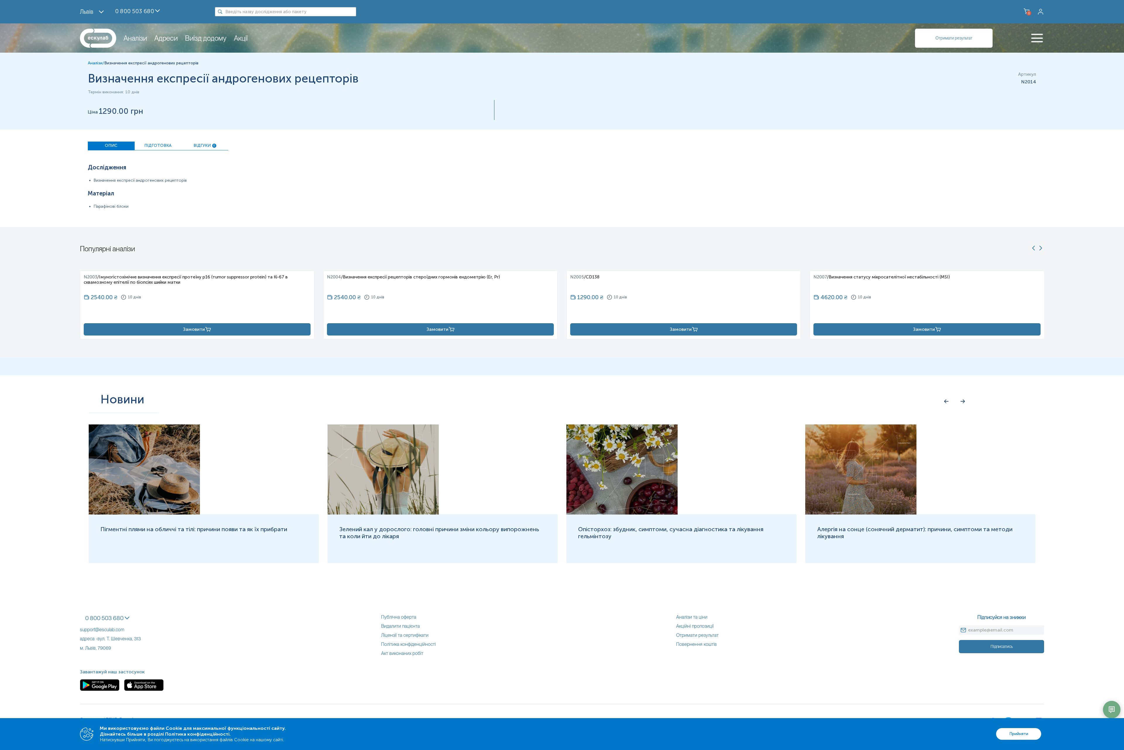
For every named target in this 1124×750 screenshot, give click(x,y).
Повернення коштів (696, 644)
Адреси (166, 38)
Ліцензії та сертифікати (405, 635)
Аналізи (135, 38)
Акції (241, 38)
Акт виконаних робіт (402, 653)
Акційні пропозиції (695, 626)
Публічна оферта (398, 617)
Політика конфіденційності (408, 644)
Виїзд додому (206, 38)
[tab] (111, 146)
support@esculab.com (102, 629)
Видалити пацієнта (400, 626)
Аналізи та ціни (691, 617)
